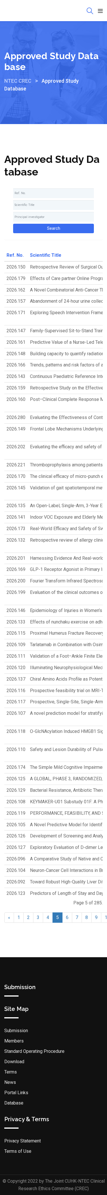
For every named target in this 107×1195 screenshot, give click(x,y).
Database (13, 1103)
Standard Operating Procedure (34, 1051)
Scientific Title (45, 255)
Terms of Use (17, 1151)
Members (14, 1041)
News (10, 1082)
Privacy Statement (22, 1141)
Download (14, 1061)
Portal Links (16, 1092)
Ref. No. (15, 255)
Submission (16, 1030)
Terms (10, 1072)
